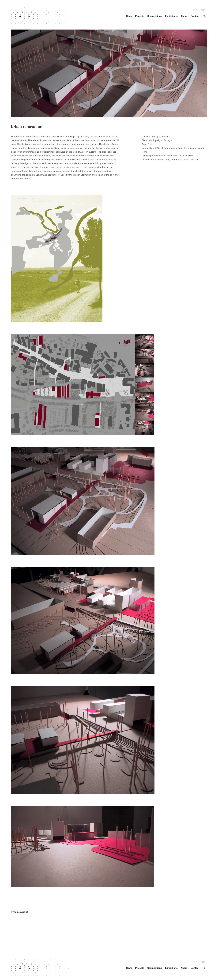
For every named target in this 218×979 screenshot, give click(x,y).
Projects (139, 16)
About (184, 16)
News (129, 16)
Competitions (154, 16)
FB (204, 16)
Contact (195, 16)
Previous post (19, 912)
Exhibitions (171, 16)
